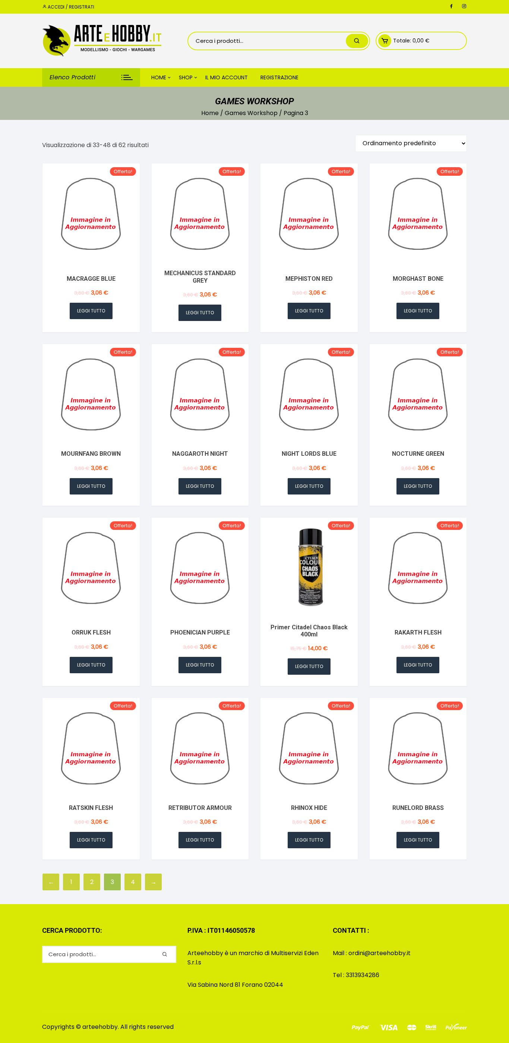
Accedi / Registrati (70, 7)
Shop (186, 77)
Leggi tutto (91, 311)
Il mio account (226, 77)
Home (158, 77)
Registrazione (279, 77)
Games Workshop (251, 113)
